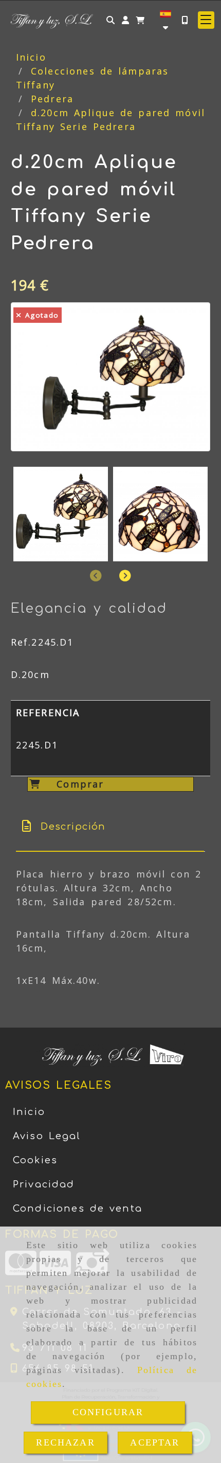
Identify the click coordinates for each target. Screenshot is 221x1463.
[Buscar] (110, 19)
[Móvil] (184, 19)
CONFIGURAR (108, 1412)
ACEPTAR (154, 1442)
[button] (125, 19)
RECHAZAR (65, 1442)
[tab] (110, 827)
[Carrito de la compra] (140, 19)
